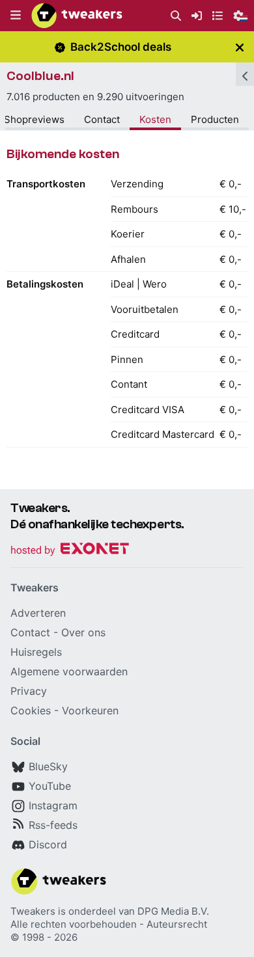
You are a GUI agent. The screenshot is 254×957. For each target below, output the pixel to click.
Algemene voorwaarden (69, 671)
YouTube (50, 785)
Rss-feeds (53, 824)
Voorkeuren (90, 710)
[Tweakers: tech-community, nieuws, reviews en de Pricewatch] (77, 15)
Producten (215, 119)
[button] (15, 15)
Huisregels (36, 651)
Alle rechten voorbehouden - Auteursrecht (108, 924)
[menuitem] (175, 16)
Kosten (155, 119)
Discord (48, 844)
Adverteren (38, 612)
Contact (102, 119)
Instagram (53, 805)
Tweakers (32, 911)
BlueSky (48, 766)
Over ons (83, 632)
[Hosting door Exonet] (69, 551)
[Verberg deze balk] (239, 47)
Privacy (28, 690)
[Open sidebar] (245, 74)
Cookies (30, 710)
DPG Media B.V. (173, 911)
